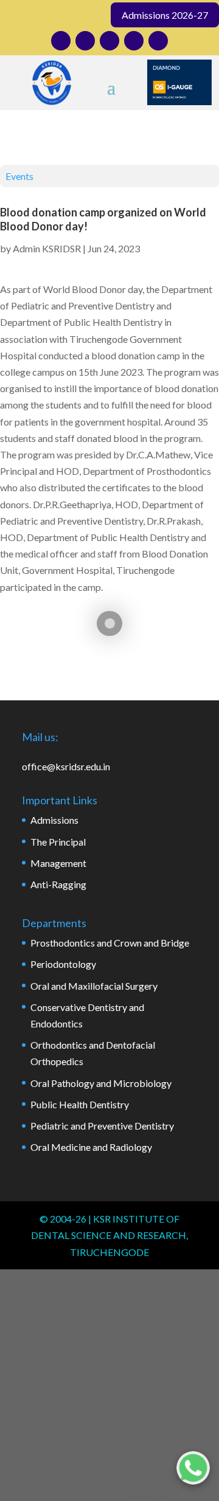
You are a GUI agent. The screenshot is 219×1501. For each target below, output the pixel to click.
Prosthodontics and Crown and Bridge (109, 942)
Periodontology (63, 964)
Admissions (54, 820)
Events (19, 176)
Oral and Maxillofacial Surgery (94, 986)
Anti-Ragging (58, 884)
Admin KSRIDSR (47, 248)
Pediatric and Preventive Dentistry (102, 1125)
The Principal (58, 841)
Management (58, 863)
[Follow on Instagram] (61, 40)
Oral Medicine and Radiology (91, 1147)
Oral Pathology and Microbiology (101, 1083)
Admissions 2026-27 (165, 15)
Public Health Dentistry (79, 1104)
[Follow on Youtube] (134, 40)
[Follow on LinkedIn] (109, 40)
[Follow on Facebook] (85, 40)
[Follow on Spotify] (158, 40)
